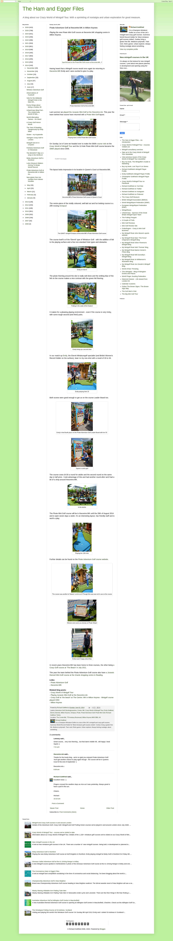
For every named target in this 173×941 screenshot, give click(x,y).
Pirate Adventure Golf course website (93, 559)
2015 (27, 62)
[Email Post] (89, 707)
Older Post (110, 808)
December (31, 68)
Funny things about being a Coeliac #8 (34, 106)
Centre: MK (81, 710)
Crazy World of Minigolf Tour (61, 146)
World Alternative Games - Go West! (34, 118)
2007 (27, 221)
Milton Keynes (56, 702)
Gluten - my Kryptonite (35, 134)
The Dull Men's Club (129, 291)
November (31, 71)
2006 (27, 224)
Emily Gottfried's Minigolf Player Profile (136, 174)
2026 (27, 27)
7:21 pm (56, 747)
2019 (27, 49)
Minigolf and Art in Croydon (33, 144)
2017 (27, 56)
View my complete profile (129, 49)
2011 (27, 208)
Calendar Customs (128, 284)
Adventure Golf (60, 710)
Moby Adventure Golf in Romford (44, 852)
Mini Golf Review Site (129, 226)
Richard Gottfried (60, 777)
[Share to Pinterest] (99, 708)
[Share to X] (96, 708)
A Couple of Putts (128, 220)
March (29, 191)
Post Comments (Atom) (67, 812)
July (28, 84)
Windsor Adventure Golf (35, 90)
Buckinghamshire (71, 710)
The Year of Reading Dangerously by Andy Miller (35, 129)
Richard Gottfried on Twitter (132, 189)
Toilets (58, 715)
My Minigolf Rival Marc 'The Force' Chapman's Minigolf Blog (134, 239)
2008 (27, 217)
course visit (101, 144)
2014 (27, 65)
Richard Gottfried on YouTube (132, 186)
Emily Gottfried (108, 710)
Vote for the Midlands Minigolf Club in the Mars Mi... (34, 100)
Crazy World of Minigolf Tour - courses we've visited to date (53, 832)
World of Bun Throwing (130, 269)
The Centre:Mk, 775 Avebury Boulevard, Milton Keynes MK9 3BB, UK (78, 717)
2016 (27, 59)
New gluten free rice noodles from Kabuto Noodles (35, 179)
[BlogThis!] (94, 708)
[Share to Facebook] (98, 708)
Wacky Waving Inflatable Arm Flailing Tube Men (49, 891)
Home (82, 808)
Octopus (62, 206)
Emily (65, 356)
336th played (55, 149)
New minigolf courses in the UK (134, 57)
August (30, 81)
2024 (27, 34)
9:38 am (56, 769)
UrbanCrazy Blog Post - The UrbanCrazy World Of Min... (35, 112)
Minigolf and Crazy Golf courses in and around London (51, 823)
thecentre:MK (55, 71)
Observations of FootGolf (32, 94)
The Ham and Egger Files (53, 9)
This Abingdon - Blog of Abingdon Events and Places (134, 273)
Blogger (102, 929)
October (30, 74)
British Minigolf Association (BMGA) (134, 200)
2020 (27, 46)
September (31, 77)
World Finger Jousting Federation (134, 276)
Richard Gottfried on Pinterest (132, 194)
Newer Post (54, 808)
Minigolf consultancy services (132, 149)
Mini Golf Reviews (128, 223)
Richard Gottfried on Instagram (133, 191)
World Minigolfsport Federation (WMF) (135, 202)
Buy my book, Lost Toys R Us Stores (135, 166)
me (80, 358)
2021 (27, 43)
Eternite (57, 712)
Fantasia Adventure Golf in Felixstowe (35, 149)
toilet (77, 594)
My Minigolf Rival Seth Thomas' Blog (135, 247)
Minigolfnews (126, 210)
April (29, 188)
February (30, 195)
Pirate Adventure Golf (59, 683)
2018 (27, 53)
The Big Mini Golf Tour (130, 294)
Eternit (52, 712)
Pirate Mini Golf (92, 115)
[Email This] (93, 708)
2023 (27, 37)
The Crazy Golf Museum (130, 197)
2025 (27, 30)
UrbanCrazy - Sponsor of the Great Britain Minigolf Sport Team (134, 214)
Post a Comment (58, 803)
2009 (27, 214)
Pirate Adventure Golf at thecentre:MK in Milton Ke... (35, 172)
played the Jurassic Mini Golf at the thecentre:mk (83, 112)
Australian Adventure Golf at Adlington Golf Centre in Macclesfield (55, 900)
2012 (27, 205)
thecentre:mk (59, 754)
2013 (27, 202)
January (30, 198)
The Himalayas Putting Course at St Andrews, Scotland (52, 910)
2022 (27, 40)
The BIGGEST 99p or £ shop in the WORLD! (35, 154)
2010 (27, 211)
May (29, 185)
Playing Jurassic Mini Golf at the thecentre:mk (69, 695)
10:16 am (57, 799)
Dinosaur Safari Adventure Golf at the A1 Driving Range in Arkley (55, 861)
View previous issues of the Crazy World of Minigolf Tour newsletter (134, 158)
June (29, 87)
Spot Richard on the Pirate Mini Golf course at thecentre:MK (81, 62)
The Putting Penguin (129, 217)
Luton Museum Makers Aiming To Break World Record (35, 165)
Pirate (78, 712)
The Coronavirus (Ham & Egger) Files (45, 871)
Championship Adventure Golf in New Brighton (49, 881)
